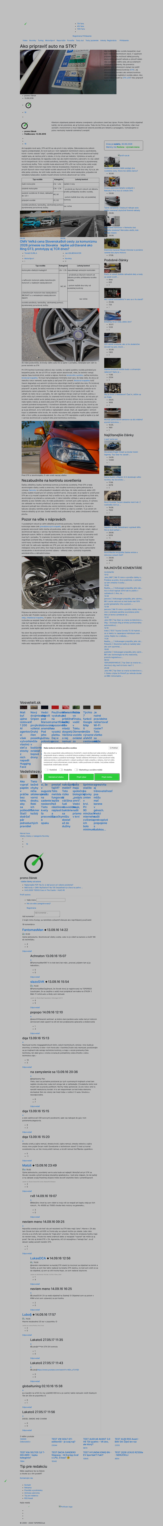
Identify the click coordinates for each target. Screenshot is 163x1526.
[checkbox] (50, 769)
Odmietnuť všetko (56, 777)
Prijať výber (81, 777)
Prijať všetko (107, 777)
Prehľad (115, 748)
